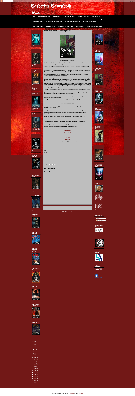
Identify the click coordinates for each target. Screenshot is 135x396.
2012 (35, 382)
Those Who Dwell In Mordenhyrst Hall (42, 19)
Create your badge (98, 277)
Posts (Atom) (70, 211)
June (34, 347)
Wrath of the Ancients (83, 16)
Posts (98, 218)
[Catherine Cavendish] (96, 276)
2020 (35, 366)
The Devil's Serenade (61, 24)
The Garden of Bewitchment (89, 21)
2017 (35, 372)
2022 (35, 363)
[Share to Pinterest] (55, 165)
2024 (35, 359)
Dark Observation (77, 19)
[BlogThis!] (51, 165)
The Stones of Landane (69, 16)
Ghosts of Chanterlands (44, 16)
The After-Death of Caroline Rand (62, 19)
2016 (35, 374)
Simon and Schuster (67, 134)
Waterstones (67, 137)
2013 (35, 380)
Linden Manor (84, 24)
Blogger (81, 393)
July (34, 346)
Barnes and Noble (67, 132)
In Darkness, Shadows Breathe (72, 21)
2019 (35, 368)
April (34, 351)
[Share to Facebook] (53, 165)
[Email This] (49, 165)
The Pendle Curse (73, 24)
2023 (35, 361)
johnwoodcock (71, 393)
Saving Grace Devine (38, 26)
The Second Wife (80, 26)
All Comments (100, 220)
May (34, 349)
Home (34, 16)
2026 (35, 341)
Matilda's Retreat (57, 16)
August (34, 342)
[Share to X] (52, 165)
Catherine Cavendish (51, 6)
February (35, 353)
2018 (35, 370)
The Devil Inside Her (48, 24)
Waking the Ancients (96, 16)
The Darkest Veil (36, 24)
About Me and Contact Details (94, 26)
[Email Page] (47, 164)
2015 (35, 376)
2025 (35, 357)
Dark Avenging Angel (38, 21)
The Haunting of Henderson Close (54, 21)
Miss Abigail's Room (50, 26)
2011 (35, 384)
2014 (35, 378)
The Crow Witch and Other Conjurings (93, 19)
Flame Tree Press (67, 130)
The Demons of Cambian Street (65, 26)
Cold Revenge (93, 24)
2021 (35, 364)
